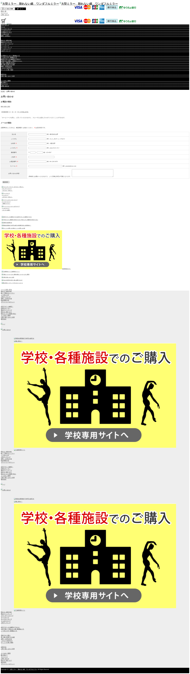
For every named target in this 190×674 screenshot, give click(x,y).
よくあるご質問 (5, 81)
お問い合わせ (5, 15)
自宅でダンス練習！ (7, 306)
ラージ (3, 27)
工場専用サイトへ (15, 271)
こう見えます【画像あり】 (9, 57)
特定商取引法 (5, 300)
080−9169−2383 (5, 106)
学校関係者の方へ (66, 268)
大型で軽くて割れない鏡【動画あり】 (12, 629)
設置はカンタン (5, 308)
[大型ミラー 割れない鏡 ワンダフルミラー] (30, 3)
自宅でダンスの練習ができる (24, 216)
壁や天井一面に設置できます (15, 280)
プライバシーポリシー (8, 302)
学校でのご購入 (5, 635)
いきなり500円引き (7, 68)
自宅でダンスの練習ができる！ (10, 627)
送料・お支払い (5, 36)
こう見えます (5, 34)
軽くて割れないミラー (8, 293)
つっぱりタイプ (5, 30)
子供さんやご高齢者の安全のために (29, 219)
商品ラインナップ (6, 42)
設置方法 (3, 74)
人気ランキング (5, 51)
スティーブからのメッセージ (16, 282)
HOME (3, 91)
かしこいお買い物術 (7, 70)
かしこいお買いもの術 (19, 228)
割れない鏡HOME (6, 40)
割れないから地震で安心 (8, 313)
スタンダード (5, 25)
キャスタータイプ (6, 29)
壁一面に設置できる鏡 (8, 64)
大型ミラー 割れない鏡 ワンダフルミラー (23, 669)
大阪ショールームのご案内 (22, 274)
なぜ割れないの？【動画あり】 (10, 55)
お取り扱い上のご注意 (8, 76)
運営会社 (3, 319)
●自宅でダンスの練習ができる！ (11, 59)
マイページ (4, 13)
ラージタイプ (5, 46)
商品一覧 (3, 11)
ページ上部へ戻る (6, 289)
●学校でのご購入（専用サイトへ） (11, 61)
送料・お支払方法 (6, 66)
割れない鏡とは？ (6, 312)
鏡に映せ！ (4, 82)
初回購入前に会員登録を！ (24, 225)
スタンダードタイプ (7, 44)
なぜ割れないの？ (6, 32)
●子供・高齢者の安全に (8, 63)
